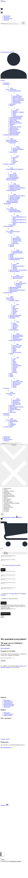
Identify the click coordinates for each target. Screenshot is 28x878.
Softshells (15, 324)
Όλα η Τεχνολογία (11, 393)
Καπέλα (14, 368)
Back (12, 88)
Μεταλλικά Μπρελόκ (18, 252)
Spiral (14, 160)
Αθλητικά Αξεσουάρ (17, 339)
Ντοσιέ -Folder (13, 120)
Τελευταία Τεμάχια (8, 426)
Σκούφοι (15, 369)
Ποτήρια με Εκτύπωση (15, 132)
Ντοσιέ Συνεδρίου (14, 288)
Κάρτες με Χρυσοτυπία (18, 98)
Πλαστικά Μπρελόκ (17, 251)
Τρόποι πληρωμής (8, 18)
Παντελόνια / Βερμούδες (15, 315)
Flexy (14, 158)
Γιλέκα (14, 323)
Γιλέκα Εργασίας (17, 347)
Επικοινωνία (6, 17)
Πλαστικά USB (16, 402)
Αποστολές (6, 19)
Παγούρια (15, 372)
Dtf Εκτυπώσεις (13, 130)
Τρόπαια (15, 267)
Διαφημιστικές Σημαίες (12, 201)
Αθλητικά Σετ (16, 337)
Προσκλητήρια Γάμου (15, 210)
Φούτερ (14, 309)
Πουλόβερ (15, 311)
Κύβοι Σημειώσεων (14, 129)
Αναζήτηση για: (4, 23)
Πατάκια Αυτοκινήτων (18, 116)
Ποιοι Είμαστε (7, 700)
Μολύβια (12, 244)
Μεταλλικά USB (17, 400)
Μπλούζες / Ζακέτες (14, 300)
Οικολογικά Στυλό (17, 240)
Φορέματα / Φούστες (15, 316)
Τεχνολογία (6, 388)
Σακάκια (15, 328)
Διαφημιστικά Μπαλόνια (12, 178)
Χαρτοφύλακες (16, 384)
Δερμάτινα (15, 157)
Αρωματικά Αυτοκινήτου (16, 118)
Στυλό (11, 232)
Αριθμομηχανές (13, 291)
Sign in (3, 569)
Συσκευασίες (7, 414)
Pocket (14, 162)
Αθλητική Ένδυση (14, 329)
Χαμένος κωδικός (8, 715)
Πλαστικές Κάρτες (17, 102)
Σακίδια (14, 371)
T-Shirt (14, 359)
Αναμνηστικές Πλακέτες (18, 266)
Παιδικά (11, 353)
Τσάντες (11, 376)
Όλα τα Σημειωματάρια (12, 141)
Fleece (14, 313)
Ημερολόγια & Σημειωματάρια (11, 134)
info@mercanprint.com (6, 747)
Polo (14, 307)
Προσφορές (6, 82)
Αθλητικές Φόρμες (17, 365)
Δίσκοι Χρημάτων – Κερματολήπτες (18, 270)
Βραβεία (15, 264)
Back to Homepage (5, 648)
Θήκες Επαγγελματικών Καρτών (17, 290)
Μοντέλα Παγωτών (14, 177)
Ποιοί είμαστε (7, 15)
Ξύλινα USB (16, 401)
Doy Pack (12, 425)
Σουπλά (14, 113)
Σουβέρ (11, 125)
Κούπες (11, 255)
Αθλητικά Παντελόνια (18, 336)
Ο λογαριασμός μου (8, 714)
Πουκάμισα (15, 308)
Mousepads (12, 124)
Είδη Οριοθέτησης (14, 199)
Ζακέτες (14, 312)
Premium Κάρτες (17, 101)
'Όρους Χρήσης (19, 666)
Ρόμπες (14, 348)
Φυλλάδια (15, 110)
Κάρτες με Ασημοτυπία (18, 100)
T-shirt (14, 305)
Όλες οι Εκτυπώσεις (11, 89)
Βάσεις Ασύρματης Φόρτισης (17, 406)
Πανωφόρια (12, 317)
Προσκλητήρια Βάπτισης (15, 211)
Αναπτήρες (12, 254)
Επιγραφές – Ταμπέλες (9, 164)
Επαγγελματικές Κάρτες (15, 90)
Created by (3, 805)
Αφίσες (14, 114)
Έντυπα (11, 105)
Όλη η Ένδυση (10, 297)
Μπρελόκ (12, 246)
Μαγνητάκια (12, 104)
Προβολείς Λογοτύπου (15, 189)
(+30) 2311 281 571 (5, 739)
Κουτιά (11, 422)
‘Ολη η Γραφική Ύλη (12, 209)
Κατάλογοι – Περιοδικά (18, 112)
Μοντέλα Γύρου (13, 175)
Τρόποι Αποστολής (8, 701)
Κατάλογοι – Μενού (14, 121)
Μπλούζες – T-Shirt (17, 345)
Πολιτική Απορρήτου (6, 667)
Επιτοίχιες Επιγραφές (15, 185)
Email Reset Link (5, 613)
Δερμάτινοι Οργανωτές (18, 276)
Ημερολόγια (12, 142)
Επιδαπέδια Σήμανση (12, 190)
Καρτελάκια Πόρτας (14, 133)
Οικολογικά (15, 161)
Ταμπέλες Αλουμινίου (15, 197)
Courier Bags (13, 424)
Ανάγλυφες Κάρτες (17, 97)
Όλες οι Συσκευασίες (12, 420)
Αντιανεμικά (15, 325)
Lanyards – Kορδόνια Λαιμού (17, 258)
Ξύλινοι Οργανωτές (17, 278)
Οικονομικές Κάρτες (17, 96)
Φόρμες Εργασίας (17, 352)
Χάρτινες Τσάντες (14, 128)
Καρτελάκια (12, 225)
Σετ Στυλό (15, 242)
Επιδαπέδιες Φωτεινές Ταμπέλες (17, 187)
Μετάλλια (15, 268)
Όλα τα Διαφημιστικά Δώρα (13, 231)
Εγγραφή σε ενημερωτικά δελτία (10, 598)
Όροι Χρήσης (7, 707)
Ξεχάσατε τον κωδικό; (15, 565)
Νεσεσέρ (15, 385)
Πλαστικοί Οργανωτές (21, 283)
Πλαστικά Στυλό (16, 238)
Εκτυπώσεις (6, 84)
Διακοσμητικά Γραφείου (15, 287)
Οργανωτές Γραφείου (15, 271)
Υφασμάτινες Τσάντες (18, 381)
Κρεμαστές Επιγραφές (15, 186)
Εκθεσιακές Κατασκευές (12, 202)
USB (11, 394)
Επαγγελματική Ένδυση (15, 340)
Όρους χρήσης (14, 593)
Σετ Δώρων (6, 413)
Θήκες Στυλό (16, 243)
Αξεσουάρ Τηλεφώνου (15, 409)
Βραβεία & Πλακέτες (15, 259)
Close (2, 616)
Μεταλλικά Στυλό (17, 239)
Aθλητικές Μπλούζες (18, 335)
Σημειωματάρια (13, 152)
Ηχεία (11, 410)
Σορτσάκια (15, 367)
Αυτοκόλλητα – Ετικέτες (15, 126)
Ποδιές (14, 351)
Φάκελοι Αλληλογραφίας (16, 122)
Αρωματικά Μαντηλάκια (15, 117)
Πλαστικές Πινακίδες (15, 198)
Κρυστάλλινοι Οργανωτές (19, 285)
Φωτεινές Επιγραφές (11, 179)
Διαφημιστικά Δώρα (8, 226)
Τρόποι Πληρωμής (8, 703)
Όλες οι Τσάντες (10, 299)
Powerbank (12, 405)
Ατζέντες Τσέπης (17, 148)
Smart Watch (13, 412)
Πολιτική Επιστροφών (9, 704)
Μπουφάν (15, 327)
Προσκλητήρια (7, 203)
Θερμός (11, 256)
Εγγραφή (3, 603)
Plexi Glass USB (17, 404)
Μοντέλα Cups (13, 174)
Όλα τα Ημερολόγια (11, 140)
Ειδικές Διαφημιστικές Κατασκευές (15, 169)
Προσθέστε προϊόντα (16, 861)
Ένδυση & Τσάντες (8, 292)
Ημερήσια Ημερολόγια (18, 149)
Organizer (15, 150)
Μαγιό (11, 373)
